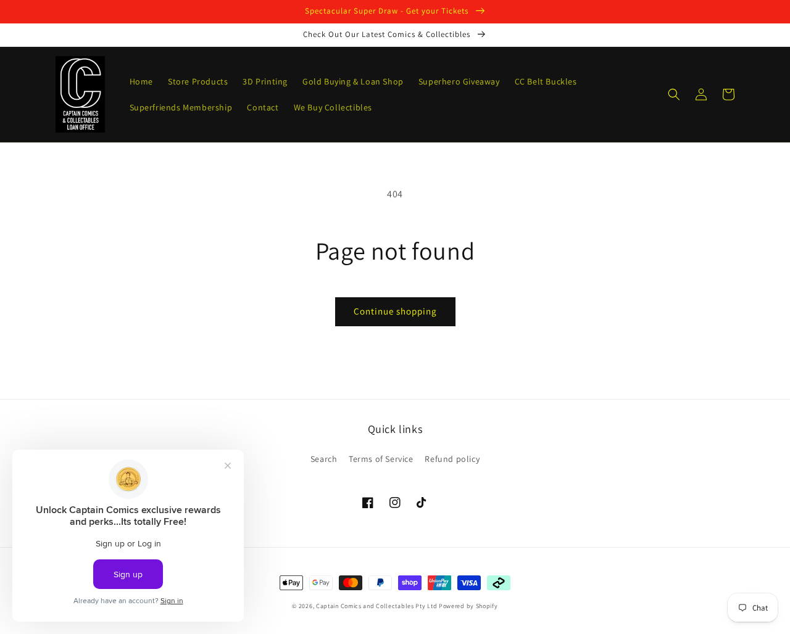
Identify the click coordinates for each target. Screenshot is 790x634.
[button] (674, 94)
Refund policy (452, 458)
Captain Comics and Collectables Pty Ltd (376, 606)
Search (324, 458)
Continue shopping (395, 311)
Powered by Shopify (468, 606)
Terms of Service (381, 458)
